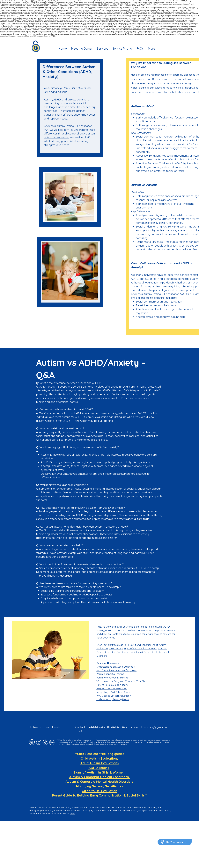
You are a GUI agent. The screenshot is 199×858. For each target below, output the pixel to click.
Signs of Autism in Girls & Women (99, 772)
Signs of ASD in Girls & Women (140, 648)
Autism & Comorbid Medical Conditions (99, 777)
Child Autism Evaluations (99, 758)
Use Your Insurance (176, 842)
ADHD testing (116, 648)
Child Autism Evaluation (139, 644)
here (72, 813)
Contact (116, 634)
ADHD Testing (99, 768)
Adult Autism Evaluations (99, 763)
